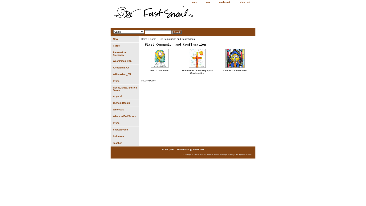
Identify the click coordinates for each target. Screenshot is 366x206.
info (208, 2)
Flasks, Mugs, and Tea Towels (125, 89)
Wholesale (118, 109)
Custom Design (121, 103)
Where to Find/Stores (124, 116)
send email (224, 2)
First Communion (159, 70)
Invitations (118, 136)
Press (116, 123)
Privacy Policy (148, 80)
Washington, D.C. (122, 61)
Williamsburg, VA (122, 74)
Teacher (117, 143)
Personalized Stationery (120, 53)
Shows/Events (120, 129)
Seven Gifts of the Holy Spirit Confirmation (197, 72)
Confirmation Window (234, 70)
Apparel (117, 96)
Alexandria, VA (121, 67)
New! (116, 39)
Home (144, 39)
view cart (245, 2)
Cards (153, 39)
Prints (116, 81)
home (194, 2)
